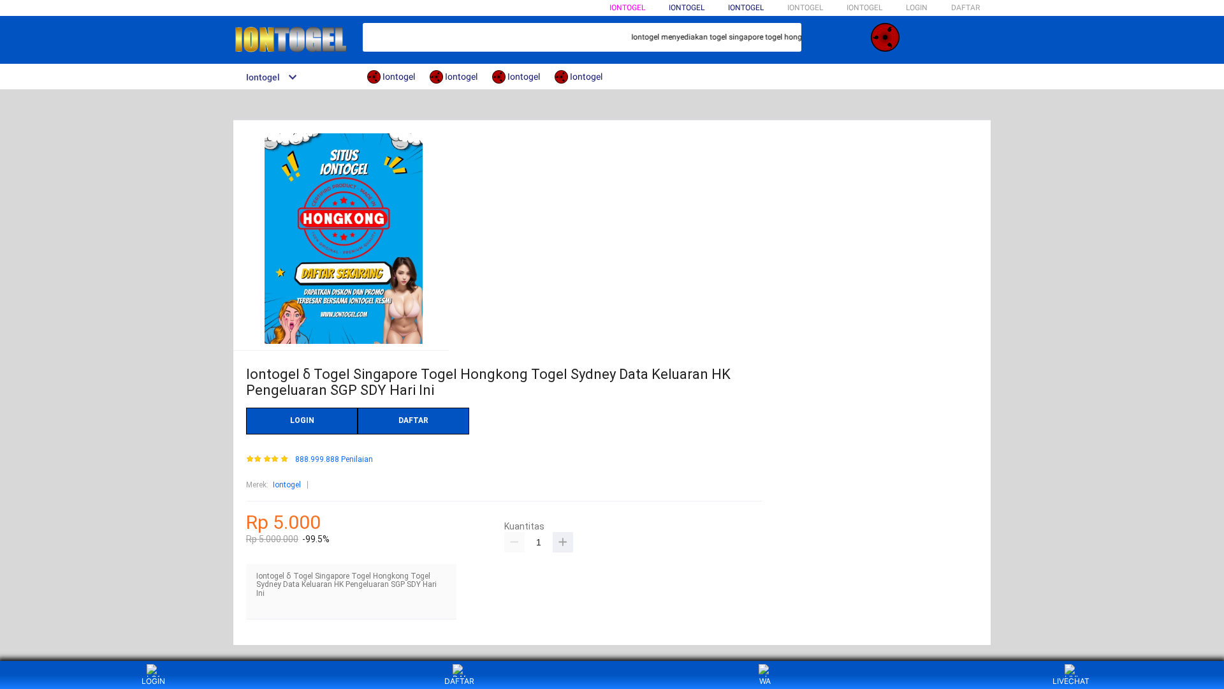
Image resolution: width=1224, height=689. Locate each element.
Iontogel (627, 7)
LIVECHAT (1071, 681)
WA (765, 681)
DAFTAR (965, 7)
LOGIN (917, 7)
